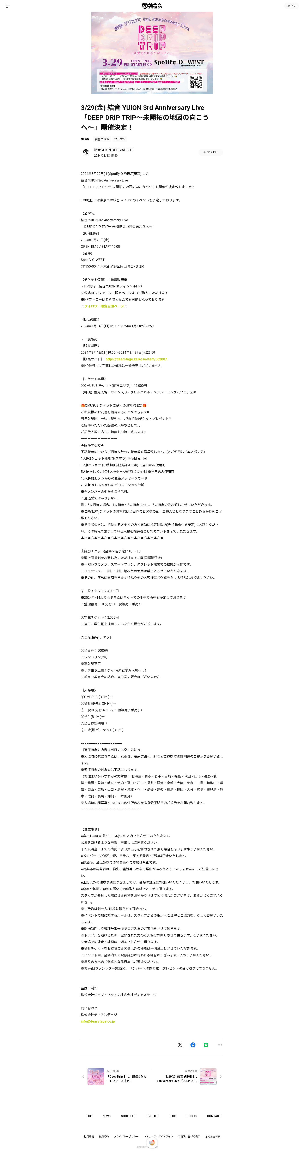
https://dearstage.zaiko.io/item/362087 (136, 359)
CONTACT (214, 1116)
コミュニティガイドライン (158, 1136)
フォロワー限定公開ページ (104, 306)
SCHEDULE (128, 1116)
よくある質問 (212, 1137)
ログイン (292, 5)
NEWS (85, 139)
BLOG (172, 1116)
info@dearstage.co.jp (98, 1021)
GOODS (192, 1116)
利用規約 (104, 1136)
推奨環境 (89, 1136)
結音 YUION (102, 139)
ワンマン (120, 139)
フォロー (213, 152)
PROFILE (152, 1116)
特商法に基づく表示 (189, 1136)
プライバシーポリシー (126, 1136)
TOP (89, 1116)
